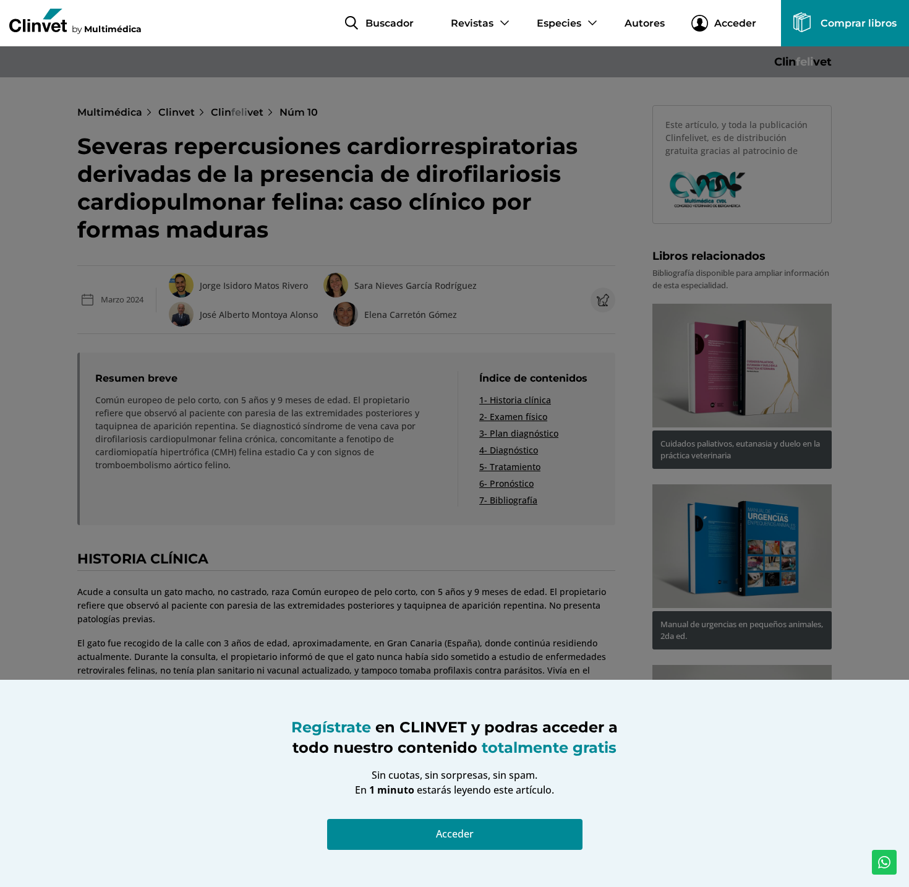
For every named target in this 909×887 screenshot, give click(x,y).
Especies (559, 23)
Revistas (472, 23)
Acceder (735, 23)
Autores (645, 23)
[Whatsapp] (884, 862)
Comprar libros (859, 23)
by (107, 28)
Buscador (389, 23)
